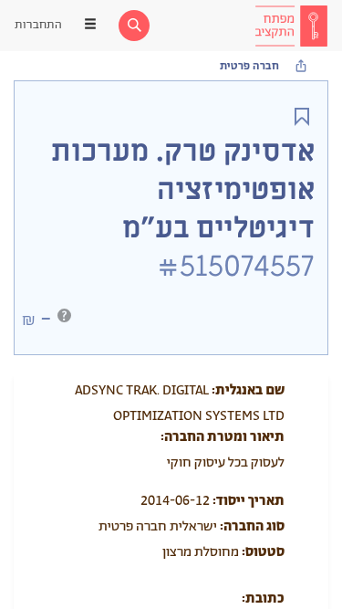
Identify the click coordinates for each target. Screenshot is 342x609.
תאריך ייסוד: (248, 500)
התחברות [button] (38, 25)
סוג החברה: (252, 526)
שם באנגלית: (248, 390)
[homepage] (290, 25)
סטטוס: (263, 552)
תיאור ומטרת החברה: (223, 436)
